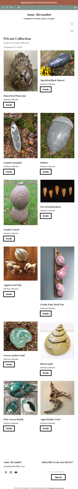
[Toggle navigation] (72, 24)
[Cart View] (75, 8)
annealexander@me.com (14, 466)
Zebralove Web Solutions (56, 488)
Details (9, 104)
